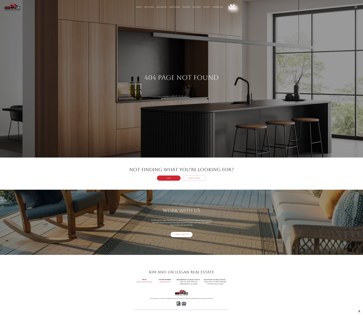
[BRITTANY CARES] (231, 7)
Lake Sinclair (161, 7)
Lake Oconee (149, 7)
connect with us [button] (181, 234)
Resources (197, 7)
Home (169, 178)
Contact (206, 7)
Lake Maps (186, 7)
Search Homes (194, 178)
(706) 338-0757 (165, 281)
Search (139, 7)
